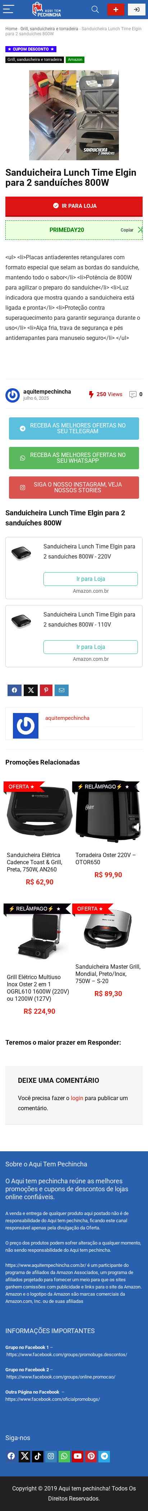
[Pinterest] (91, 1456)
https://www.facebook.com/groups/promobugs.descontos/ (66, 1354)
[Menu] (8, 9)
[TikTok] (37, 1456)
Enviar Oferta (115, 9)
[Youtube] (77, 1456)
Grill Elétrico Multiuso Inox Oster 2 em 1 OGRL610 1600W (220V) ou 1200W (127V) (38, 988)
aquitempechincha (47, 391)
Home (11, 28)
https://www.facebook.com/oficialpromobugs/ (52, 1399)
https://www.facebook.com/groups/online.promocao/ (60, 1377)
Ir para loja (78, 206)
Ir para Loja (91, 578)
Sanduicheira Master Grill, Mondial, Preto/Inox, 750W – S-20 (107, 974)
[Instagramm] (51, 1456)
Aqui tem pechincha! (84, 1488)
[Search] (95, 9)
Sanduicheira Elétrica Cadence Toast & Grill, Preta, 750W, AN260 (34, 862)
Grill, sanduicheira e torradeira (49, 28)
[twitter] (24, 1456)
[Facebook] (11, 1456)
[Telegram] (104, 1456)
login (77, 1098)
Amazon (75, 59)
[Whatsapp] (64, 1456)
